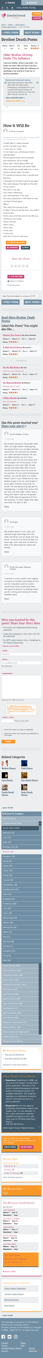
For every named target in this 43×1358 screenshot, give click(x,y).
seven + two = (8, 717)
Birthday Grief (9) (10, 847)
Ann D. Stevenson (10, 1235)
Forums (5, 1351)
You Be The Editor (12, 1262)
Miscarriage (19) (10, 918)
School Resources (10, 1037)
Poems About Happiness (15, 1289)
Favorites (13, 247)
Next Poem (32, 32)
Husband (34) (8, 899)
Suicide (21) (8, 946)
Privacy (4, 1346)
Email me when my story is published (18, 730)
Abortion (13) (8, 833)
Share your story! (13, 426)
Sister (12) (7, 932)
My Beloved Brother (12, 383)
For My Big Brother (12, 368)
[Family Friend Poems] (13, 17)
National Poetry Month (13, 1041)
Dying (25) (7, 861)
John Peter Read (9, 1244)
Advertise (33, 1351)
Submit (38, 14)
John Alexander (9, 1210)
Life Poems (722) (10, 989)
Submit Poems (10, 1147)
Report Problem (16, 281)
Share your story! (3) (15, 101)
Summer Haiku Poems (14, 1294)
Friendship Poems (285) (13, 975)
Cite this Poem (17, 276)
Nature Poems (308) (11, 999)
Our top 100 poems (14, 1124)
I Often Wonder (10, 398)
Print (26, 247)
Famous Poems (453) (12, 971)
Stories (32, 1348)
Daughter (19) (9, 857)
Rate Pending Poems (12, 1177)
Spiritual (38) (8, 942)
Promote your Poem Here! (15, 1065)
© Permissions (13, 285)
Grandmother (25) (10, 890)
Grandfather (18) (10, 885)
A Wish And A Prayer (12, 347)
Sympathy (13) (9, 951)
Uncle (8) (7, 956)
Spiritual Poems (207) (12, 1013)
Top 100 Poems (9, 819)
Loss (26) (7, 909)
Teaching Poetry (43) (12, 1027)
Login (5, 1193)
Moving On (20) (9, 927)
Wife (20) (7, 961)
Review (38, 18)
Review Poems (26, 1147)
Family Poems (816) (11, 966)
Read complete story (14, 98)
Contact (4, 1343)
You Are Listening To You (16, 1059)
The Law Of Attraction (14, 1055)
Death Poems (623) (11, 828)
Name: (5, 651)
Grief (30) (7, 894)
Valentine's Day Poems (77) (15, 1023)
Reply (6, 507)
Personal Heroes (11, 1300)
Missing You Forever (12, 335)
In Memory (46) (9, 904)
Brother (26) (8, 852)
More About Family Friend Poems (18, 1128)
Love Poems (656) (11, 994)
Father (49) (7, 871)
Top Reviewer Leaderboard (18, 1202)
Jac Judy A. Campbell (11, 1218)
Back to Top (8, 808)
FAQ (22, 1346)
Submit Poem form (15, 643)
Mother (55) (8, 923)
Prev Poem (11, 32)
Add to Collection (17, 242)
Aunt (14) (7, 838)
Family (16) (7, 866)
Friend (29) (7, 875)
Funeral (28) (8, 880)
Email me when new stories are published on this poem (21, 734)
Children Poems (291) (12, 823)
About (23, 1343)
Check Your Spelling (12, 634)
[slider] (35, 48)
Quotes (33, 3)
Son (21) (6, 937)
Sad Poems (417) (10, 1008)
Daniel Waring (8, 1227)
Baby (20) (7, 842)
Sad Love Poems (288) (12, 1004)
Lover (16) (7, 913)
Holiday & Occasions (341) (14, 985)
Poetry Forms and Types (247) (16, 1032)
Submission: (8, 673)
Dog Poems (9, 1306)
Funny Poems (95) (10, 980)
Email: (5, 659)
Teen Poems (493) (10, 1018)
